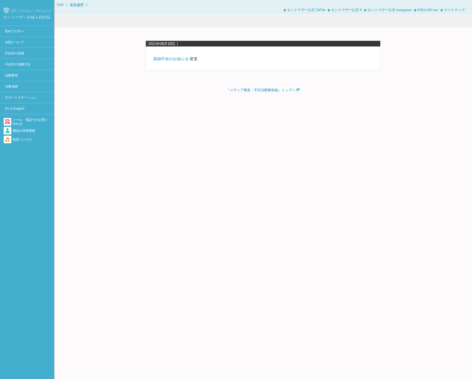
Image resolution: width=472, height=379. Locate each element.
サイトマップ (454, 10)
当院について (14, 42)
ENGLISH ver (427, 10)
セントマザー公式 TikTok (306, 10)
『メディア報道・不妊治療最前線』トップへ (260, 90)
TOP (60, 5)
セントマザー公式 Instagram (390, 10)
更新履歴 (77, 5)
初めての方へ (14, 31)
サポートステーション (21, 97)
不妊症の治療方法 (17, 64)
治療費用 (11, 75)
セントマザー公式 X (346, 10)
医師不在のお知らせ (171, 59)
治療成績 (11, 86)
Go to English (14, 108)
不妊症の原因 (14, 53)
